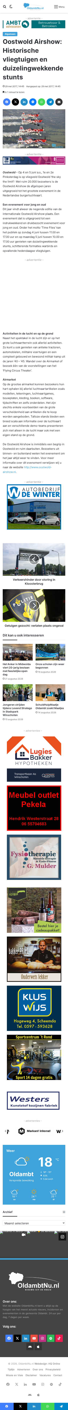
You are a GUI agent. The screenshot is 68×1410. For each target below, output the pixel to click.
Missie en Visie (14, 1375)
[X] (15, 102)
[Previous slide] (5, 1131)
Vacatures (45, 1375)
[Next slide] (62, 1131)
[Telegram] (50, 102)
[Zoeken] (4, 8)
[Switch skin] (11, 8)
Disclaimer (31, 1375)
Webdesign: (41, 1363)
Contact (57, 1375)
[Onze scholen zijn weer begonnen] (50, 652)
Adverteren (23, 1369)
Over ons (38, 1369)
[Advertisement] (34, 296)
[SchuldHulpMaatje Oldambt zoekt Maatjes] (50, 692)
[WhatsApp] (41, 102)
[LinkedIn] (24, 102)
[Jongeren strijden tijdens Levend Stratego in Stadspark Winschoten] (18, 692)
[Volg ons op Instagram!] (62, 1236)
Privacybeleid (53, 1369)
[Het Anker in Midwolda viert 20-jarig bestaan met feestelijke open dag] (18, 652)
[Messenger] (32, 102)
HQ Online (54, 1363)
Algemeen (10, 34)
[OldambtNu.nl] (33, 6)
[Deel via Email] (59, 102)
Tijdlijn (11, 1369)
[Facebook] (6, 102)
